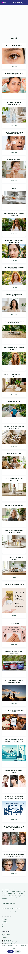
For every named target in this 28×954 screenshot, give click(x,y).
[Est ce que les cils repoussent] (14, 56)
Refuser (17, 951)
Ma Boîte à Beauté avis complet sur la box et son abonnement (14, 427)
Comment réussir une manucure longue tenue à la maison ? (14, 622)
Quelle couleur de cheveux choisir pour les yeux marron (14, 214)
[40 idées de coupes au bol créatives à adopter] (14, 781)
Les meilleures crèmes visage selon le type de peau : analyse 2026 (13, 133)
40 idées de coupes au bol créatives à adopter (14, 771)
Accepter (11, 951)
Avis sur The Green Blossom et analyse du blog (14, 375)
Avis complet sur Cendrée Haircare (14, 505)
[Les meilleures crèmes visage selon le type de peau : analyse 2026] (14, 143)
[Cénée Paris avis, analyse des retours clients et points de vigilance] (14, 541)
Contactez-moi (5, 937)
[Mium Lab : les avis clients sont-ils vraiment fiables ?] (14, 663)
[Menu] (25, 2)
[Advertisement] (14, 19)
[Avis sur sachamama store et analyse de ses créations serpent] (14, 331)
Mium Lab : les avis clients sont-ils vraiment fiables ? (13, 652)
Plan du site (5, 923)
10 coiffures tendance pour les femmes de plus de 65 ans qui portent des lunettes (14, 828)
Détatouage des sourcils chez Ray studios (14, 295)
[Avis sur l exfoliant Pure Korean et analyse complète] (14, 489)
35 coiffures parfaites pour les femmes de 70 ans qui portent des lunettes (14, 855)
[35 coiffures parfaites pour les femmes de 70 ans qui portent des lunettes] (14, 865)
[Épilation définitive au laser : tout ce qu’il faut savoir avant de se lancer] (14, 809)
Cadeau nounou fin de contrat (9, 911)
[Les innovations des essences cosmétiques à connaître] (14, 115)
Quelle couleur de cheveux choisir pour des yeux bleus (14, 268)
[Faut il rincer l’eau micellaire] (14, 169)
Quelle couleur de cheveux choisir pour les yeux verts (14, 348)
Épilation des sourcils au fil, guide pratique (14, 74)
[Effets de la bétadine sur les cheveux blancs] (14, 197)
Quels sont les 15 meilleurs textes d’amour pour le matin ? (14, 681)
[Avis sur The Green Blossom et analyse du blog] (14, 385)
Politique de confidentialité (8, 936)
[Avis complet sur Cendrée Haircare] (14, 514)
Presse (3, 924)
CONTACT (19, 2)
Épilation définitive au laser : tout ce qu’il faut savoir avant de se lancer (14, 797)
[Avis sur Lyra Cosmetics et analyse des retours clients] (14, 568)
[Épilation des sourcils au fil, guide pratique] (14, 85)
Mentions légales (6, 934)
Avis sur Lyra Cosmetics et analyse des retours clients (13, 558)
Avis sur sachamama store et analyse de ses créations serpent (14, 321)
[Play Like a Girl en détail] (14, 410)
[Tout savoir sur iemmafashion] (14, 462)
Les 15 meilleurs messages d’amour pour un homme (14, 711)
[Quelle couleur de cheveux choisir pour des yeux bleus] (14, 278)
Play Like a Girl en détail (14, 401)
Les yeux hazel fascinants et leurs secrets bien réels (14, 241)
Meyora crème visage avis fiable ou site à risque (14, 585)
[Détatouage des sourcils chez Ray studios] (14, 305)
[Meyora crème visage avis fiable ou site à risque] (14, 600)
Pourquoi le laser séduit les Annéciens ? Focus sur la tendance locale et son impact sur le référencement (14, 741)
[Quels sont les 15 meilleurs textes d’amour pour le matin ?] (14, 693)
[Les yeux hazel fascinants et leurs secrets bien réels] (14, 251)
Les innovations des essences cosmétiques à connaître (14, 103)
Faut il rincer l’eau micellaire (14, 159)
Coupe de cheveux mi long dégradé (11, 908)
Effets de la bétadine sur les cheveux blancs (14, 187)
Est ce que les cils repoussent (14, 45)
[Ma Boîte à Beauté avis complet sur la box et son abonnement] (14, 437)
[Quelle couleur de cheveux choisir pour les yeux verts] (14, 358)
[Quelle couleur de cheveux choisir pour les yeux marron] (14, 224)
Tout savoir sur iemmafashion (14, 453)
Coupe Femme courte (7, 910)
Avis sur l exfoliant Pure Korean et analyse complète (14, 479)
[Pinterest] (13, 2)
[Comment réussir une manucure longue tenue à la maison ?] (14, 634)
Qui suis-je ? (5, 919)
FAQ (3, 926)
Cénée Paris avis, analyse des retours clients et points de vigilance (14, 531)
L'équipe (4, 921)
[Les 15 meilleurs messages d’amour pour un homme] (14, 722)
